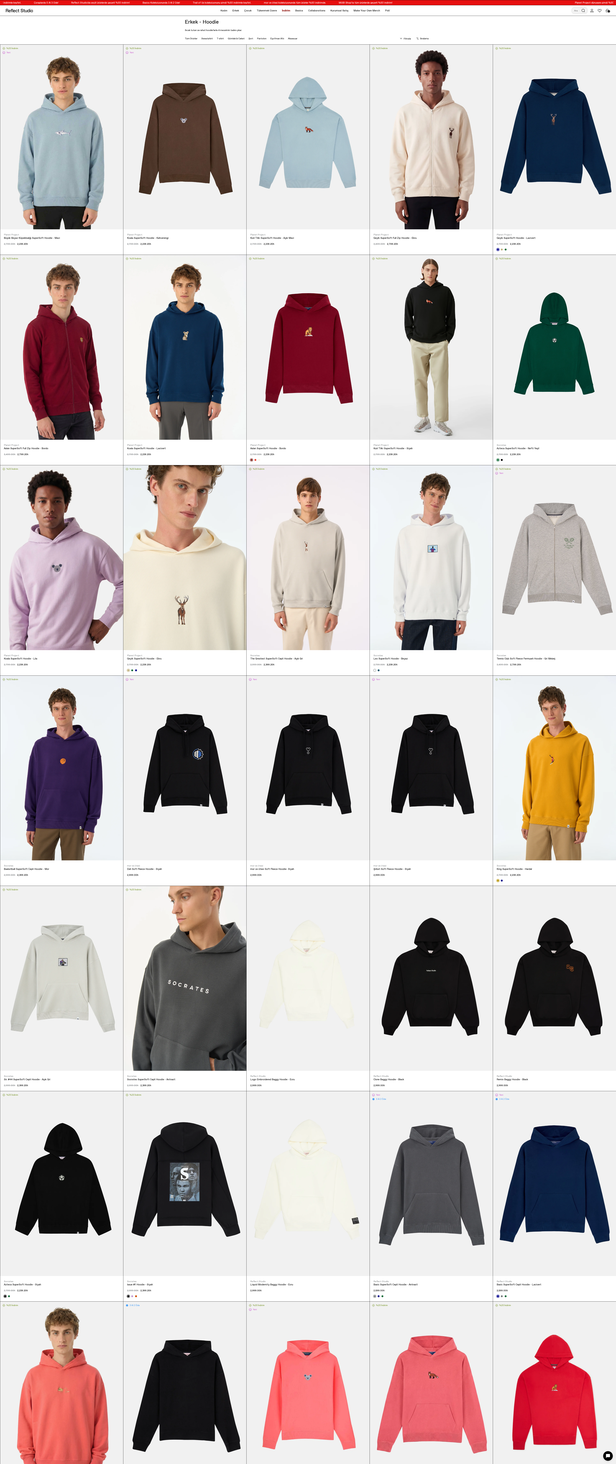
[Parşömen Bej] (259, 460)
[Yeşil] (505, 249)
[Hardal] (498, 880)
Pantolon (261, 38)
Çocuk (248, 10)
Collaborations (316, 10)
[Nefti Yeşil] (498, 460)
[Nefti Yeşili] (382, 1296)
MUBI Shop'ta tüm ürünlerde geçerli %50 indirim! (278, 2)
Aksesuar (292, 38)
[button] (579, 10)
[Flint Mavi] (378, 670)
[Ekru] (502, 249)
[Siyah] (502, 460)
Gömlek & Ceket (236, 38)
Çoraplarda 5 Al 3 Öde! (570, 2)
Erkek (235, 10)
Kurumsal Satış (339, 10)
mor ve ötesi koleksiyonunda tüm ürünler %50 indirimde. (208, 2)
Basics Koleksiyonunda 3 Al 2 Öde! (74, 2)
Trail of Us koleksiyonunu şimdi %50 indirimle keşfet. (135, 2)
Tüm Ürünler (191, 38)
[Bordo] (251, 460)
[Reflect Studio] (19, 10)
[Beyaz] (374, 670)
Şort (250, 38)
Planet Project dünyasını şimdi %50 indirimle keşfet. (516, 2)
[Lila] (132, 1296)
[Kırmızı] (255, 460)
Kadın (224, 10)
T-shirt (220, 38)
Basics (299, 10)
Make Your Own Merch (367, 10)
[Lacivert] (498, 249)
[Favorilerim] (600, 11)
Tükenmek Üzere (267, 10)
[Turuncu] (136, 1296)
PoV (387, 10)
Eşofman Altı (277, 38)
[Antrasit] (374, 1296)
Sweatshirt (207, 38)
